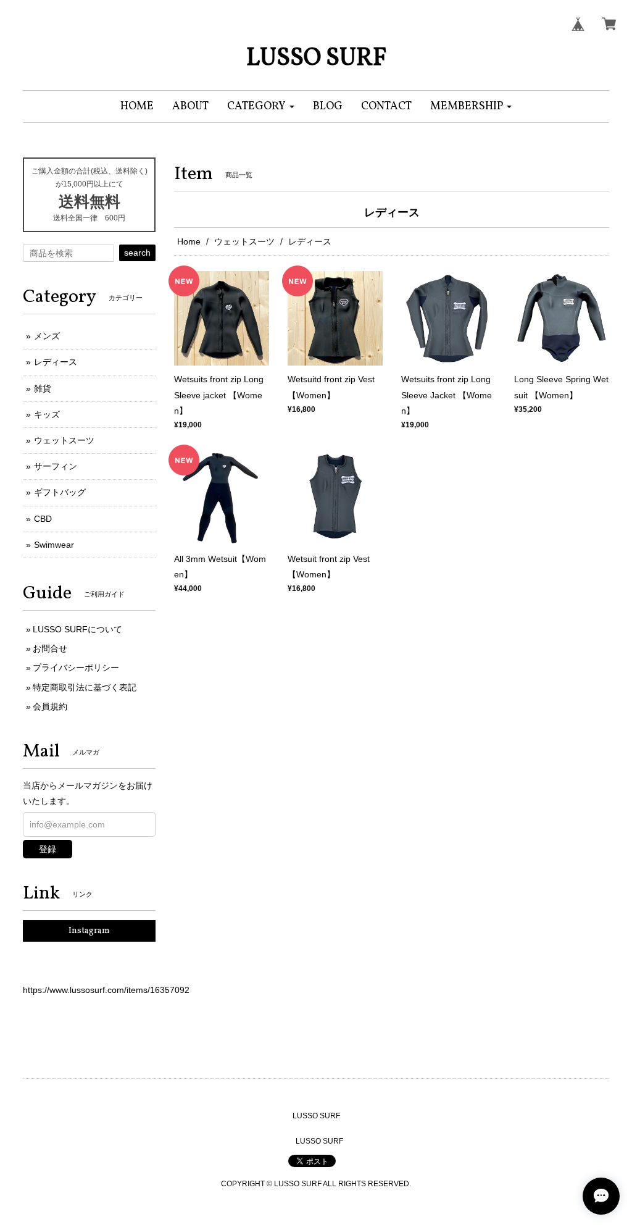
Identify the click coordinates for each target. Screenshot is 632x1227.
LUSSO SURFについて (77, 629)
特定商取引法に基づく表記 (84, 687)
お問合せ (50, 648)
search (137, 253)
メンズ (47, 336)
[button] (261, 106)
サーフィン (55, 466)
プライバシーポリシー (76, 667)
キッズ (47, 414)
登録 (47, 849)
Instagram (89, 931)
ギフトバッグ (60, 492)
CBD (43, 519)
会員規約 (50, 706)
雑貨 (42, 388)
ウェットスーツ (244, 241)
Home (189, 241)
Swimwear (54, 545)
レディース (55, 362)
